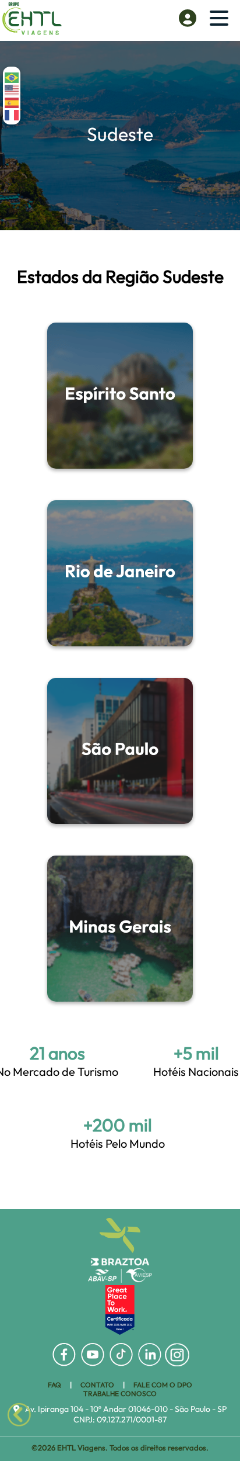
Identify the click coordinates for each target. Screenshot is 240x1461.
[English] (12, 89)
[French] (12, 114)
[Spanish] (12, 101)
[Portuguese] (12, 77)
